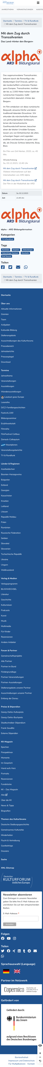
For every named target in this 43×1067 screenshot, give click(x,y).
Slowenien (5, 548)
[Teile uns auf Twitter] (3, 951)
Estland (4, 485)
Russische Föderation (11, 533)
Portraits (5, 773)
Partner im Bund (8, 666)
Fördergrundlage (8, 671)
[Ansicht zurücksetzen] (40, 1061)
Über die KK (6, 800)
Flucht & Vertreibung (10, 840)
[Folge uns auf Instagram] (15, 938)
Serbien (4, 538)
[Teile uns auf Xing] (15, 951)
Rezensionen (7, 637)
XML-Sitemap (7, 867)
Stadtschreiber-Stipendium (13, 722)
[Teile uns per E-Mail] (35, 951)
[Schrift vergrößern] (40, 1053)
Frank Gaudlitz (7, 728)
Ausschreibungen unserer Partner (16, 693)
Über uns (5, 303)
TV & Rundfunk (8, 455)
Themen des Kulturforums (13, 819)
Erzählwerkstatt (8, 423)
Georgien (5, 490)
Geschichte (6, 599)
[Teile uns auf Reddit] (30, 951)
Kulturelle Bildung (9, 330)
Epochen (5, 747)
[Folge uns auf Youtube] (9, 938)
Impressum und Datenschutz (21, 1060)
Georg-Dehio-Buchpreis (12, 717)
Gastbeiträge (7, 845)
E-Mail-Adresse (11, 914)
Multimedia (6, 626)
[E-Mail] (19, 268)
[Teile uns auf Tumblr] (25, 951)
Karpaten (16, 250)
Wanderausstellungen (11, 391)
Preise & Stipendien (10, 706)
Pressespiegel (7, 356)
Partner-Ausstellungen (11, 682)
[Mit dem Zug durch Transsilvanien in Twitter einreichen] (11, 268)
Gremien (5, 314)
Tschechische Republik (11, 554)
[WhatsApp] (27, 268)
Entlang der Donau (9, 698)
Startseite (6, 295)
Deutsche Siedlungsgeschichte (15, 824)
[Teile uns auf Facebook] (9, 951)
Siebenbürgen (28, 250)
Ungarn (4, 564)
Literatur (5, 594)
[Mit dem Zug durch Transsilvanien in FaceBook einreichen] (4, 268)
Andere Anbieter (8, 642)
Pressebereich (7, 346)
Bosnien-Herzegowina (11, 474)
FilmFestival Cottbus (10, 434)
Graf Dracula (6, 256)
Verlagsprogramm (9, 583)
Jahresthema (8, 10)
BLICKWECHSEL (9, 589)
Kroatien (5, 501)
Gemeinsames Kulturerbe (12, 829)
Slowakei (5, 543)
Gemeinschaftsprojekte (11, 655)
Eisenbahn (25, 253)
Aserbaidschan (8, 469)
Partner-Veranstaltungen (12, 677)
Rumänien (5, 250)
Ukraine (4, 559)
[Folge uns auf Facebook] (3, 938)
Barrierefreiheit (21, 1057)
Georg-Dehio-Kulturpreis (12, 712)
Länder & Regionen (10, 463)
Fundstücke (6, 784)
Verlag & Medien (9, 578)
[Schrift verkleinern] (40, 1057)
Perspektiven (7, 752)
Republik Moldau (8, 517)
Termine (5, 370)
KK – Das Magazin (9, 789)
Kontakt (31, 1063)
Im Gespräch (7, 763)
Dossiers (5, 851)
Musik (3, 621)
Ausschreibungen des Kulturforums (17, 340)
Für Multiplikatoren (16, 1063)
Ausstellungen (7, 386)
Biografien (5, 810)
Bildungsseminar (8, 418)
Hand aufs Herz (8, 768)
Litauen (4, 511)
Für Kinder (5, 631)
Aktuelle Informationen (11, 308)
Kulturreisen (6, 605)
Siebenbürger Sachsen (10, 253)
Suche (4, 859)
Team (3, 319)
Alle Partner (6, 661)
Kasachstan (6, 495)
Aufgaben (5, 324)
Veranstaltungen (25, 10)
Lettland (4, 506)
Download (5, 362)
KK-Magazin (7, 741)
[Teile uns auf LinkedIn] (20, 951)
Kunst (3, 615)
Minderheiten (7, 835)
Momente (5, 757)
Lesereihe (5, 402)
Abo (3, 794)
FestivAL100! (7, 412)
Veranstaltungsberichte (11, 450)
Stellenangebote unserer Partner (16, 687)
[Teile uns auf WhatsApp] (3, 956)
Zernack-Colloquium (10, 439)
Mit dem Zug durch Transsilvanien (18, 168)
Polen (3, 522)
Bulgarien (5, 479)
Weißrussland (7, 570)
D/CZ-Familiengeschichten (13, 407)
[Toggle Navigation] (38, 3)
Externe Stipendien (9, 733)
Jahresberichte (7, 351)
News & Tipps (7, 805)
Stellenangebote (8, 335)
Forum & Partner (9, 650)
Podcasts (5, 610)
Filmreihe (5, 429)
